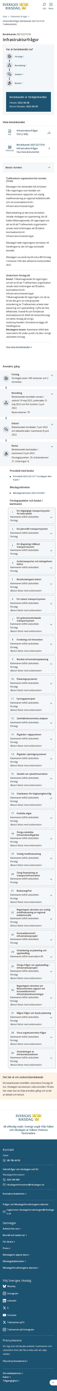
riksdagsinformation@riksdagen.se (25, 1184)
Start (5, 16)
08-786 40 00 (13, 1160)
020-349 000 (13, 1179)
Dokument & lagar (19, 16)
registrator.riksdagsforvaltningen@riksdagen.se (30, 1211)
